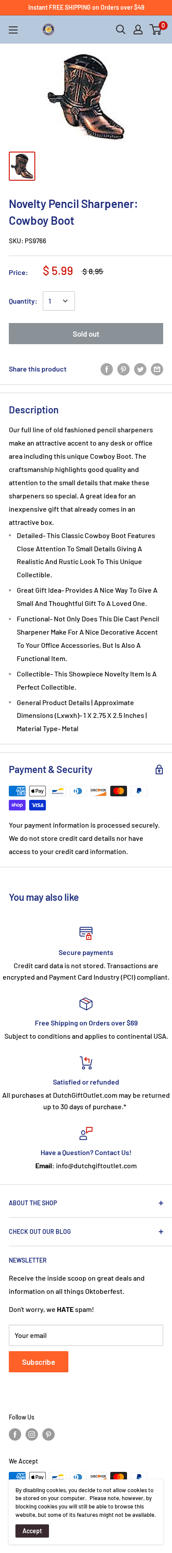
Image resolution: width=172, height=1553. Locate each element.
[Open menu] (13, 29)
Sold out (86, 333)
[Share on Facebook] (107, 368)
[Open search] (121, 29)
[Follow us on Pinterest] (48, 1434)
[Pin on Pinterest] (123, 368)
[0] (155, 29)
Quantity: (23, 301)
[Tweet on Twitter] (140, 368)
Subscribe (38, 1361)
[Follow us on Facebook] (15, 1434)
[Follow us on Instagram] (32, 1434)
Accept (32, 1530)
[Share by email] (157, 368)
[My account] (138, 29)
